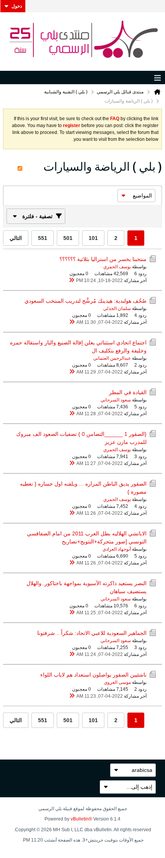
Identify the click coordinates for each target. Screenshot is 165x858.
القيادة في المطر (128, 392)
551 (42, 238)
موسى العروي (117, 682)
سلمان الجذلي (117, 308)
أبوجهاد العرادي (116, 549)
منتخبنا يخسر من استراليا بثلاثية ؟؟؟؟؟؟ (103, 259)
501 (68, 238)
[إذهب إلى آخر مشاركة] (71, 280)
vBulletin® (81, 819)
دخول (17, 6)
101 (93, 238)
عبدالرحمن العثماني (112, 358)
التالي (16, 238)
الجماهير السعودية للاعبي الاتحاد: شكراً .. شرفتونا (92, 633)
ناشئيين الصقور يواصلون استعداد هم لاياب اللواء (93, 675)
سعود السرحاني (116, 400)
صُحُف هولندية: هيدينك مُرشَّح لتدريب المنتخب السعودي (86, 301)
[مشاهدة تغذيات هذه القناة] (20, 166)
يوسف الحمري (117, 266)
